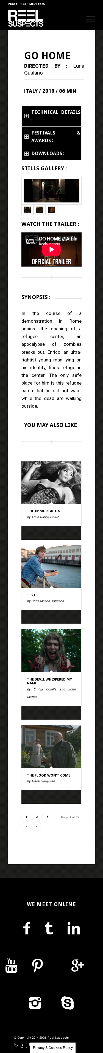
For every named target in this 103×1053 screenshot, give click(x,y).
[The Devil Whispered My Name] (51, 650)
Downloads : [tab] (48, 153)
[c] (40, 209)
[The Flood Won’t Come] (51, 746)
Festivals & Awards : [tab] (55, 136)
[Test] (51, 566)
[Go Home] (51, 191)
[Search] (74, 19)
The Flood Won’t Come (48, 775)
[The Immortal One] (51, 482)
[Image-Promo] (52, 209)
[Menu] (87, 19)
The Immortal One (44, 511)
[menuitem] (74, 19)
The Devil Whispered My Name (49, 681)
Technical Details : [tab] (55, 116)
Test (31, 595)
